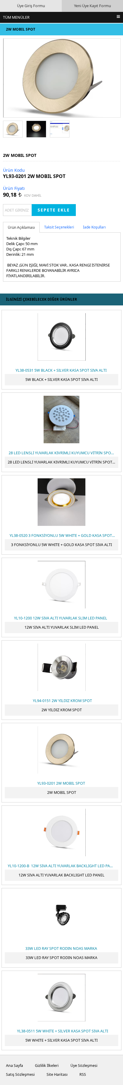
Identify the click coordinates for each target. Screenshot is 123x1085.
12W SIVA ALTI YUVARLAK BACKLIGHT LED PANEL (61, 875)
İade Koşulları (94, 227)
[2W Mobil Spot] (61, 750)
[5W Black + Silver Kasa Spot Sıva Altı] (61, 337)
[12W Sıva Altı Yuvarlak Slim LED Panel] (61, 584)
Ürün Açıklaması (21, 227)
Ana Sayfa (14, 1065)
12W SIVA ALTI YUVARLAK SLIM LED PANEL (61, 627)
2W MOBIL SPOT (61, 792)
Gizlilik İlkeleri (47, 1065)
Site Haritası (57, 1074)
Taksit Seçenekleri (59, 227)
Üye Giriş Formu (31, 5)
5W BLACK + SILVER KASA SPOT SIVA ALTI (61, 379)
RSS (82, 1074)
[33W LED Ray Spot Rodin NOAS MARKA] (61, 915)
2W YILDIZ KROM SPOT (61, 709)
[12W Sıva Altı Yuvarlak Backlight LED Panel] (61, 832)
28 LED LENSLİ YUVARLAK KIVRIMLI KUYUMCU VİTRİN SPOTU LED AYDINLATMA (63, 462)
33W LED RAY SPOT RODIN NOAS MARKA (61, 957)
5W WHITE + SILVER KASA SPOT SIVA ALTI (61, 1040)
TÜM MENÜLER (16, 17)
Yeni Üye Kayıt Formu (92, 5)
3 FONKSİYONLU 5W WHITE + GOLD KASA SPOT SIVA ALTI (61, 544)
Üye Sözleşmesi (83, 1065)
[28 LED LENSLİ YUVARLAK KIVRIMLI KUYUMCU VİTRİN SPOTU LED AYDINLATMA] (61, 419)
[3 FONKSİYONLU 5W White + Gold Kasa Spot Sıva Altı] (61, 502)
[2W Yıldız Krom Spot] (61, 667)
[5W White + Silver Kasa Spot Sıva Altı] (61, 997)
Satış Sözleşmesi (20, 1074)
